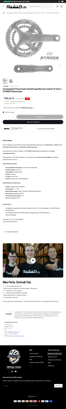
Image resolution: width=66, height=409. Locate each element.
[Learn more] (34, 107)
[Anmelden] (57, 6)
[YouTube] (62, 1)
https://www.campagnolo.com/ (17, 335)
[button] (33, 141)
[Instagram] (59, 1)
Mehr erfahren (29, 107)
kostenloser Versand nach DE (18, 101)
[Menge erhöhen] (13, 117)
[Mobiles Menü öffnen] (3, 6)
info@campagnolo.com (14, 331)
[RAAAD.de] (17, 6)
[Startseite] (3, 13)
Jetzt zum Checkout (33, 122)
